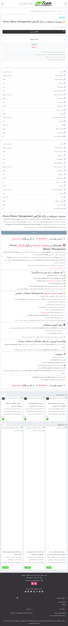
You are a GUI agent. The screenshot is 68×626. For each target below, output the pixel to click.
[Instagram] (34, 591)
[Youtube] (31, 591)
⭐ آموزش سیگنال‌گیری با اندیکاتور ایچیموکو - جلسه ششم (14, 405)
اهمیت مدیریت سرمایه (53, 293)
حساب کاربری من (62, 602)
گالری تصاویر (33, 31)
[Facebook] (42, 591)
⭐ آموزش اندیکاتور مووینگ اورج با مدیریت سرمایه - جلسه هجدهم (36, 405)
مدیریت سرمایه (41, 245)
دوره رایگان (59, 11)
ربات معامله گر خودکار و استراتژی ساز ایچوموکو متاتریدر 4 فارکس (35, 553)
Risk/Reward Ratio (45, 312)
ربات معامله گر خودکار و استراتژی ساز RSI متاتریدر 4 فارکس (12, 553)
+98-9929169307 (42, 239)
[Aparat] (25, 591)
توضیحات (34, 232)
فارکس (21, 245)
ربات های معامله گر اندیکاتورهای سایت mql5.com (21, 613)
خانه (65, 11)
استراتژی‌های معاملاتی (51, 280)
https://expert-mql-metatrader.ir (57, 268)
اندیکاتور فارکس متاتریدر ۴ (60, 613)
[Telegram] (36, 591)
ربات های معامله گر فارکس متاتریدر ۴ (57, 615)
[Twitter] (39, 591)
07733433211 (36, 577)
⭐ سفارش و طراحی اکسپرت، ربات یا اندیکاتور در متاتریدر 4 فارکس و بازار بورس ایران (56, 554)
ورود (29, 3)
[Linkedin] (28, 591)
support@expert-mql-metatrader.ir (33, 580)
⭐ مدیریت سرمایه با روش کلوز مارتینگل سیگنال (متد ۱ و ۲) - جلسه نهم (57, 405)
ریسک (46, 299)
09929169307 (29, 577)
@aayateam (16, 239)
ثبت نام (21, 3)
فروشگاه (64, 604)
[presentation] (2, 395)
